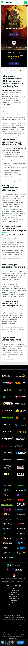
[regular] (13, 56)
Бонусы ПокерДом (14, 598)
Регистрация (14, 606)
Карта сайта (14, 610)
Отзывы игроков (14, 600)
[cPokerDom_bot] (20, 586)
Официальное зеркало (14, 604)
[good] (16, 56)
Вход (18, 2)
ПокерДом (8, 356)
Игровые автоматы (14, 590)
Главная (4, 70)
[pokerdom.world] (12, 586)
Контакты (13, 602)
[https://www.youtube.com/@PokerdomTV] (8, 586)
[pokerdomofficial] (16, 586)
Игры (8, 70)
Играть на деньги (14, 63)
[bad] (9, 56)
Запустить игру (14, 34)
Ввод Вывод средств (14, 596)
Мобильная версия (14, 594)
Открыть (20, 642)
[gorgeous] (18, 56)
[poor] (11, 56)
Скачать (14, 608)
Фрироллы (14, 592)
